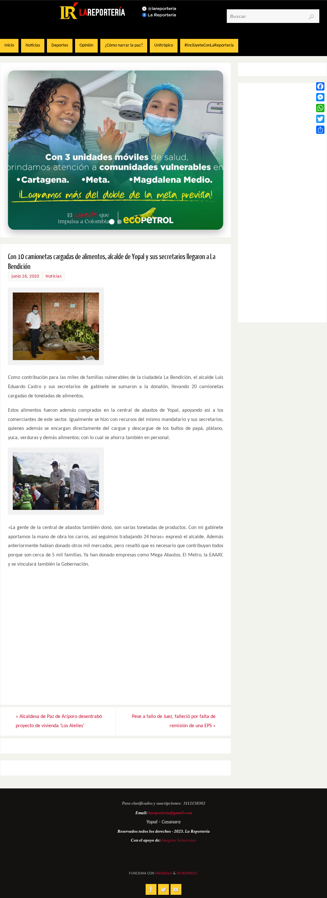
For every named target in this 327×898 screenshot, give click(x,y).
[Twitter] (320, 118)
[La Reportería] (151, 889)
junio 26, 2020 (25, 276)
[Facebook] (320, 86)
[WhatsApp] (320, 108)
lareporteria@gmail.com (170, 812)
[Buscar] (311, 17)
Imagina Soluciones (179, 840)
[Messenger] (320, 97)
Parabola (163, 873)
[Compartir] (320, 129)
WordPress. (187, 873)
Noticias (53, 276)
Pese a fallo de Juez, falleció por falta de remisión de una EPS (174, 721)
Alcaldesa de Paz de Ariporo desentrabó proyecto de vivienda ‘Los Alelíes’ (59, 721)
